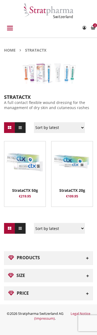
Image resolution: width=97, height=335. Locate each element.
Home (10, 50)
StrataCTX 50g (25, 190)
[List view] (20, 127)
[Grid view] (9, 127)
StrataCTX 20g (72, 190)
